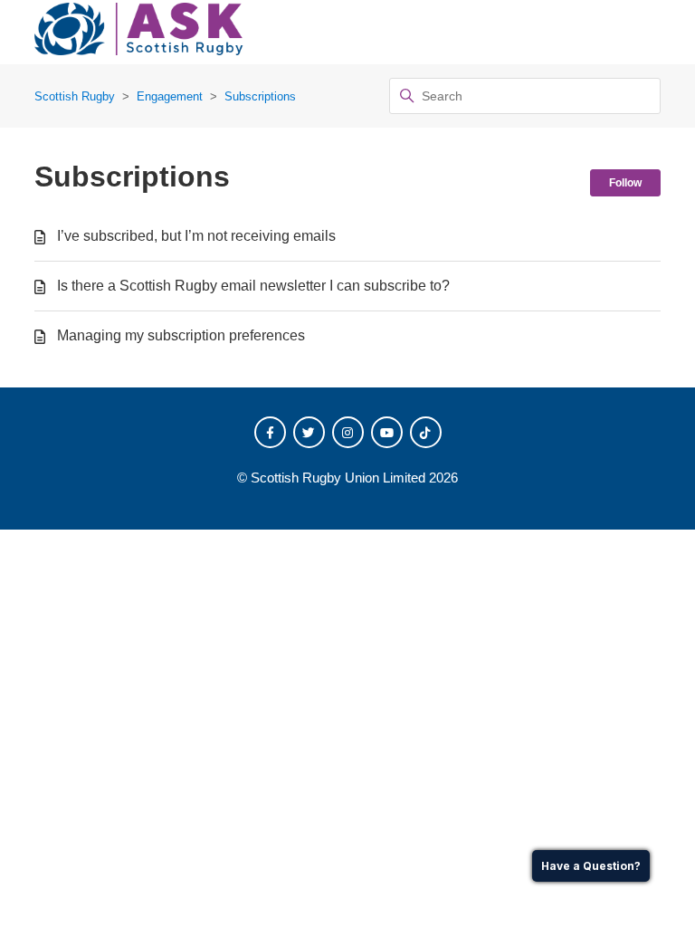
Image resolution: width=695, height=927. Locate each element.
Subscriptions (260, 96)
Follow (625, 183)
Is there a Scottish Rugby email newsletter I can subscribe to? (253, 285)
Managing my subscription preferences (181, 335)
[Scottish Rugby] (138, 32)
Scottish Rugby (74, 96)
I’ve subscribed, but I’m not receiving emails (196, 236)
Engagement (170, 96)
